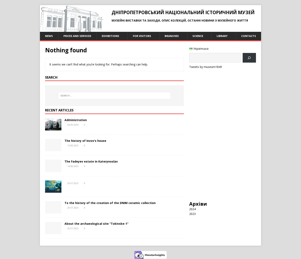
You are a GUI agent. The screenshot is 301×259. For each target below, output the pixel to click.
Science (197, 36)
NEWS (49, 36)
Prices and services (77, 36)
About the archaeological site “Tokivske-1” (96, 224)
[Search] (249, 58)
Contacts (248, 36)
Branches (172, 36)
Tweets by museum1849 (205, 67)
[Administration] (53, 128)
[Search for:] (114, 95)
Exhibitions (110, 36)
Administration (75, 120)
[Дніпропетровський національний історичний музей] (71, 29)
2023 (192, 214)
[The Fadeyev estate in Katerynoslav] (53, 170)
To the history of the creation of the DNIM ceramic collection (110, 203)
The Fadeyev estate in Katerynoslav (91, 161)
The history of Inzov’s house (85, 141)
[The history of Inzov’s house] (53, 149)
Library (222, 36)
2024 (192, 209)
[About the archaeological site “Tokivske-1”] (53, 232)
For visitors (142, 36)
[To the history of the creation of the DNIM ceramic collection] (53, 211)
